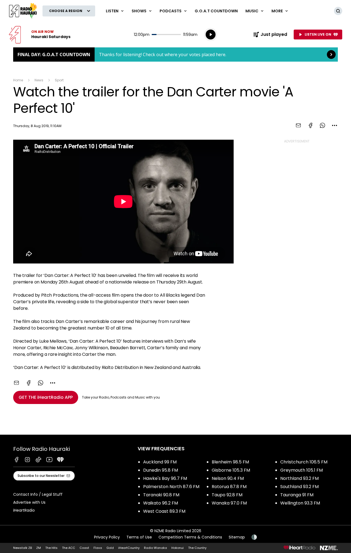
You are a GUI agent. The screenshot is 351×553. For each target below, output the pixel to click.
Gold (110, 548)
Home (18, 80)
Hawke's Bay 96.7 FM (165, 478)
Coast (84, 548)
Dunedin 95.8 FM (160, 470)
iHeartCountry (129, 548)
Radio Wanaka (155, 548)
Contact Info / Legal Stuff (38, 494)
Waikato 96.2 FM (160, 503)
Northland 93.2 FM (299, 478)
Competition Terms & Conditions (190, 537)
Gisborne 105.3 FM (231, 470)
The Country (197, 548)
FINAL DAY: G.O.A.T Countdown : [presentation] (175, 54)
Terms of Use (139, 537)
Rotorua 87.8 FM (229, 486)
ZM (38, 548)
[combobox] (334, 125)
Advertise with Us (29, 502)
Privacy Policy (107, 537)
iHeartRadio (24, 510)
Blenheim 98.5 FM (230, 462)
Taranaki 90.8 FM (161, 495)
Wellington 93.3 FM (300, 503)
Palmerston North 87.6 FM (171, 486)
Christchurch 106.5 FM (303, 462)
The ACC (68, 548)
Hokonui (177, 548)
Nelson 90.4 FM (228, 478)
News (39, 80)
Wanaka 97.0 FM (229, 503)
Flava (98, 548)
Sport (59, 80)
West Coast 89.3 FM (164, 511)
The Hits (51, 548)
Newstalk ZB (22, 548)
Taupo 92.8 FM (227, 495)
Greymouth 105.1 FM (301, 470)
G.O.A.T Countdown (216, 11)
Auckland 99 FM (160, 462)
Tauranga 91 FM (296, 495)
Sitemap (237, 537)
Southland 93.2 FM (299, 486)
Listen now (39, 34)
